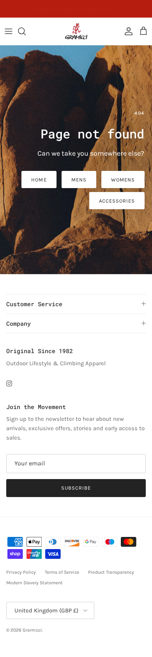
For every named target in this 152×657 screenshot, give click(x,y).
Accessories (117, 201)
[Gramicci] (76, 31)
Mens (79, 180)
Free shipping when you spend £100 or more (76, 10)
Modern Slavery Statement (34, 582)
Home (38, 180)
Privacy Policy (21, 572)
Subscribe (76, 488)
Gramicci (32, 630)
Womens (123, 180)
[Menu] (8, 31)
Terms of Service (62, 572)
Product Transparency (111, 572)
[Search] (25, 31)
